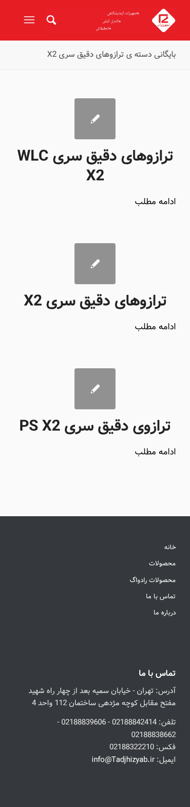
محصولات (162, 563)
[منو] (31, 20)
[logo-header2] (111, 20)
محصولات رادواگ (153, 580)
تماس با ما (161, 596)
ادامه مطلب (155, 202)
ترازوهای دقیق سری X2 (95, 301)
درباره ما (165, 612)
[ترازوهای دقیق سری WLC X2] (95, 118)
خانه (170, 547)
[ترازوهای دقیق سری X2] (95, 263)
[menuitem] (50, 20)
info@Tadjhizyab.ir (123, 760)
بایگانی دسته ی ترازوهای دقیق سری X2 (111, 54)
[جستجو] (50, 20)
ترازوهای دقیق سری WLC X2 (95, 166)
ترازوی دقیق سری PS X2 (95, 426)
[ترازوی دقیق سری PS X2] (95, 388)
